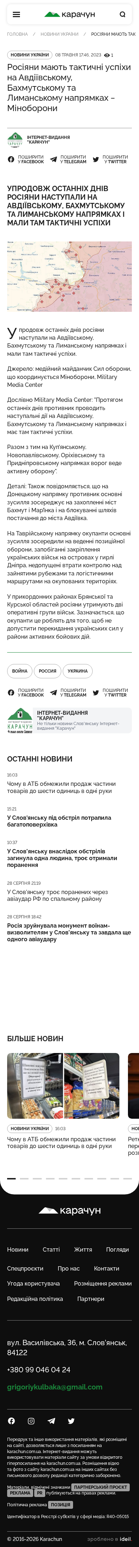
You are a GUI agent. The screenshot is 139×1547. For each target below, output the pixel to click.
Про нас (69, 1268)
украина (78, 671)
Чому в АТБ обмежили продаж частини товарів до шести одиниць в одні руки (61, 787)
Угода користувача (33, 1283)
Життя (83, 1249)
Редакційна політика (35, 1299)
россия (47, 671)
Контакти (106, 1268)
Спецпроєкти (25, 1268)
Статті (51, 1249)
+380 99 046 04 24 (39, 1370)
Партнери (90, 1299)
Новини (18, 1249)
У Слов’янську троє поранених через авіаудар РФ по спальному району (57, 895)
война (19, 671)
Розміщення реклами (103, 1283)
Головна (17, 34)
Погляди (117, 1249)
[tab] (11, 1178)
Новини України (59, 34)
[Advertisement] (69, 984)
